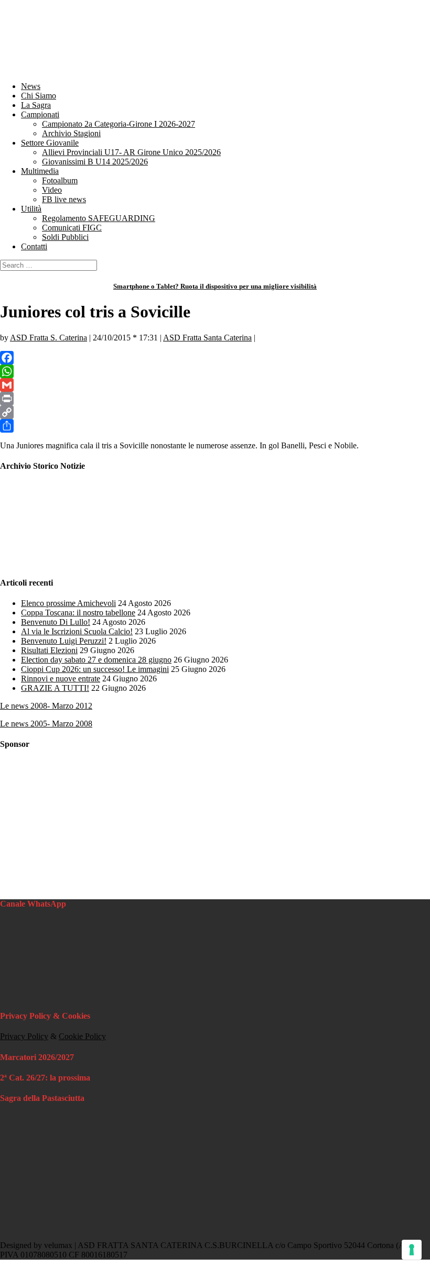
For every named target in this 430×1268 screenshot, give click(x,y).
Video (52, 189)
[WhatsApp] (215, 371)
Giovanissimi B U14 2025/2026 (95, 161)
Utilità (31, 208)
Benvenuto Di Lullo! (55, 622)
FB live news (64, 199)
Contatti (34, 246)
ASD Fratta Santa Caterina (207, 337)
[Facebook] (215, 358)
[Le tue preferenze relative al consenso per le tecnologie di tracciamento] (412, 1250)
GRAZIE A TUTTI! (55, 687)
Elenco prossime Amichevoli (68, 603)
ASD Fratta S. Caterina (48, 337)
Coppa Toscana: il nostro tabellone (78, 612)
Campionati (40, 114)
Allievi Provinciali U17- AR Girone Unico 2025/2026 (131, 152)
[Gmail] (215, 385)
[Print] (215, 398)
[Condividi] (215, 426)
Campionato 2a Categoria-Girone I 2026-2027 (118, 123)
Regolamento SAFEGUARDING (98, 218)
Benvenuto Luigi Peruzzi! (63, 640)
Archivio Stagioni (71, 133)
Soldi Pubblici (65, 237)
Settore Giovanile (50, 142)
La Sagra (36, 105)
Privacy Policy (24, 1036)
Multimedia (40, 171)
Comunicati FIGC (72, 227)
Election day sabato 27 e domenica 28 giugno (96, 659)
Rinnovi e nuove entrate (60, 678)
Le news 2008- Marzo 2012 (46, 705)
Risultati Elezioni (49, 650)
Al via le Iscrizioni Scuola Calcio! (77, 631)
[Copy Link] (215, 412)
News (30, 86)
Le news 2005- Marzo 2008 (46, 723)
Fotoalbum (60, 180)
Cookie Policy (82, 1036)
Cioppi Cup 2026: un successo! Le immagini (95, 669)
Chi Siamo (38, 95)
